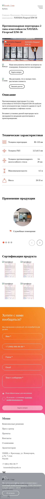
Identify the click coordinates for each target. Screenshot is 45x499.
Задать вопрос (16, 72)
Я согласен (11, 493)
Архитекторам (9, 448)
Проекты (6, 433)
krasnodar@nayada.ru (12, 467)
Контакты (6, 438)
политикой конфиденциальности (14, 485)
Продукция (15, 15)
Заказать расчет (17, 86)
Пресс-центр (8, 428)
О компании (8, 443)
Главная (5, 15)
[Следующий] (39, 57)
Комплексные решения (13, 424)
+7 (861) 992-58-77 (10, 464)
